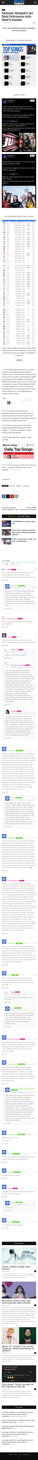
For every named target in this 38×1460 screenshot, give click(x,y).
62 (35, 1353)
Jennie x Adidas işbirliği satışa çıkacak (16, 1267)
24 (35, 22)
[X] (8, 496)
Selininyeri (20, 667)
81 (35, 1271)
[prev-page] (3, 548)
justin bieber (26, 486)
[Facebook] (4, 496)
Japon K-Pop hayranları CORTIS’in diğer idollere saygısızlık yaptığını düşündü (24, 532)
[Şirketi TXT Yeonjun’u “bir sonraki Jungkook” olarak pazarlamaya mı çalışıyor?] (19, 1335)
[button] (3, 2)
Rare (18, 588)
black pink (12, 486)
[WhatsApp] (16, 496)
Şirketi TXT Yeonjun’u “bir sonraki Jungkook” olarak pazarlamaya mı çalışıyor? (18, 1348)
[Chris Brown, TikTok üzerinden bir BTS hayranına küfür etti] (19, 1373)
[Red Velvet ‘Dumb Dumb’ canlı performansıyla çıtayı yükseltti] (19, 1290)
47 (35, 1305)
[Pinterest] (12, 496)
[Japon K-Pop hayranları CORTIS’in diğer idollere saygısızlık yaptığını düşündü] (6, 532)
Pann (3, 9)
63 (35, 1389)
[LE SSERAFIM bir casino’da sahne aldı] (6, 523)
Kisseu (19, 1204)
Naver (15, 1454)
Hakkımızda (26, 1454)
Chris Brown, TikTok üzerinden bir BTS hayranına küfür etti (18, 1385)
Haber (10, 1454)
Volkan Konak (21, 1092)
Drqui (18, 1010)
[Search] (35, 2)
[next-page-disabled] (6, 1401)
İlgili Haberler (11, 516)
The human (20, 800)
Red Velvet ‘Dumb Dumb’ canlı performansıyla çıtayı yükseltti (16, 1301)
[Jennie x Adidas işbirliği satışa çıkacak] (19, 1256)
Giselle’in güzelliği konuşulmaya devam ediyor (28, 508)
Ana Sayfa (4, 7)
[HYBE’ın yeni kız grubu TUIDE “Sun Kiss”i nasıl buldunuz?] (6, 541)
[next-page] (6, 548)
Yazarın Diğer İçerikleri (23, 516)
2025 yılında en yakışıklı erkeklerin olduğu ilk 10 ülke (10, 508)
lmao (18, 994)
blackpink (19, 486)
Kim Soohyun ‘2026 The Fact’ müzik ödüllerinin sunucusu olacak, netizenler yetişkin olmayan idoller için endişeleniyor (17, 1414)
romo (18, 652)
